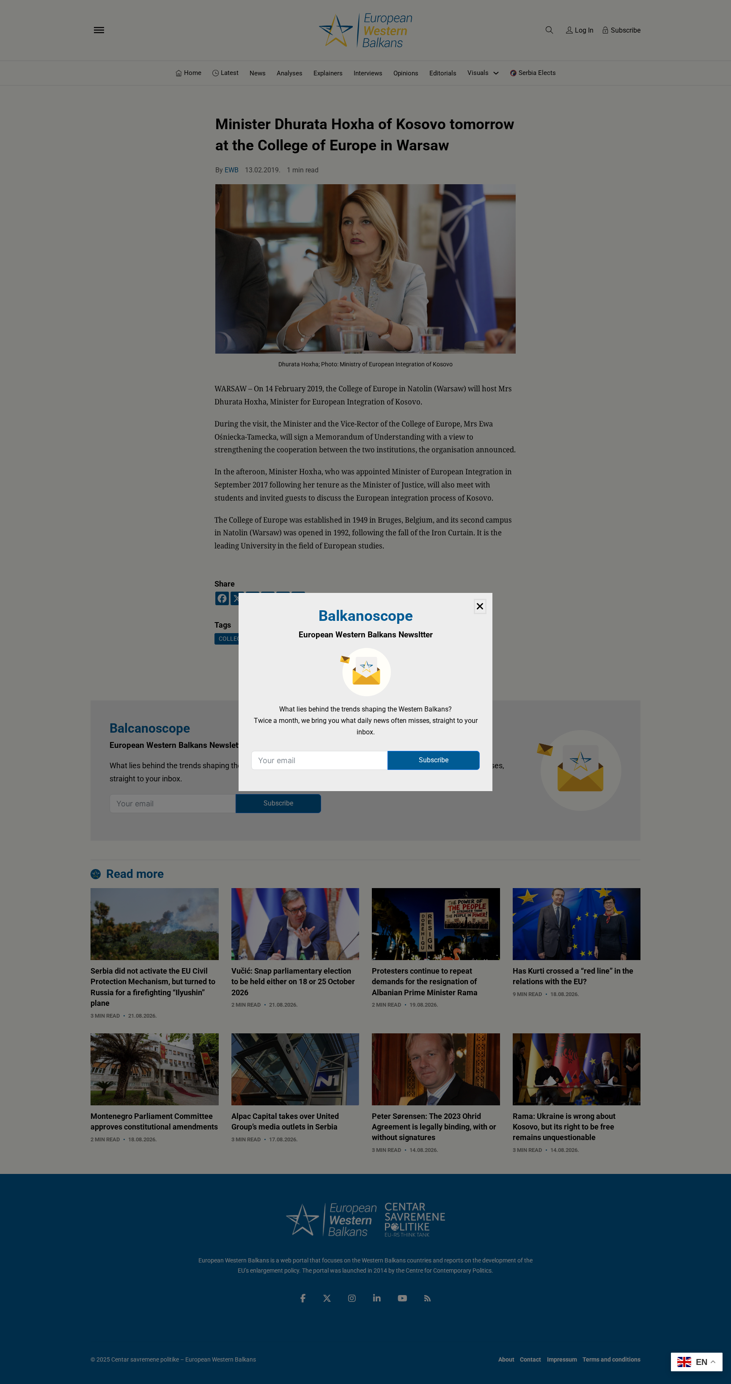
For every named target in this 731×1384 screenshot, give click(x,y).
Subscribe (433, 760)
